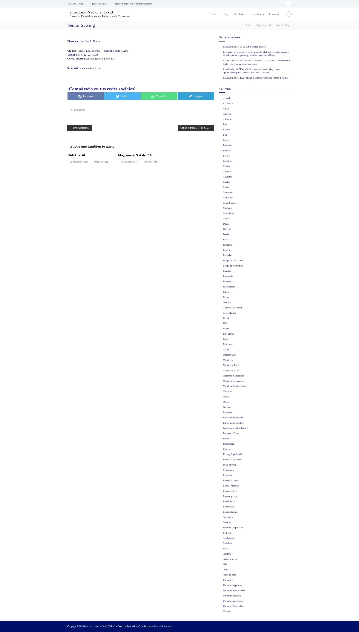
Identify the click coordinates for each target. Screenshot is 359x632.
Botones (226, 150)
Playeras (227, 449)
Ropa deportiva (230, 491)
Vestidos (227, 611)
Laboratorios (228, 334)
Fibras (226, 297)
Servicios (227, 522)
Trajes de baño (229, 574)
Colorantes (228, 192)
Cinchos (226, 182)
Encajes (226, 250)
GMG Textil (76, 155)
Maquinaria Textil (231, 365)
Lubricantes (228, 344)
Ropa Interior (229, 501)
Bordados (227, 145)
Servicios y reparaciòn (233, 527)
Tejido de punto (230, 559)
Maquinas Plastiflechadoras (235, 386)
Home (214, 14)
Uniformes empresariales (234, 590)
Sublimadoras (229, 538)
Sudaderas (227, 543)
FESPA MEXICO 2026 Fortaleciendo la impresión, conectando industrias (255, 77)
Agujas (226, 108)
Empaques (227, 245)
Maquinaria (228, 360)
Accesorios (228, 103)
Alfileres (227, 119)
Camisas (227, 166)
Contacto (274, 14)
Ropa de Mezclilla (231, 485)
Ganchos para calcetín (232, 307)
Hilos (225, 323)
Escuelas (227, 271)
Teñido (226, 569)
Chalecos (227, 171)
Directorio (238, 14)
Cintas (226, 187)
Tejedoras (227, 554)
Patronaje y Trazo (231, 433)
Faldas (226, 292)
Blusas (226, 140)
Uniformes (228, 580)
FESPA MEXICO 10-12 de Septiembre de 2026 (244, 46)
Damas (226, 224)
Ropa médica (228, 506)
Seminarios (228, 517)
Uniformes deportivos (233, 585)
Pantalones (228, 412)
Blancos (226, 129)
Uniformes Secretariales (233, 606)
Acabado (227, 98)
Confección (228, 197)
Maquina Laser (229, 355)
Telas (225, 564)
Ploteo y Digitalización (233, 454)
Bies (225, 124)
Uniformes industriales (233, 601)
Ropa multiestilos (230, 512)
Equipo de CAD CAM (233, 260)
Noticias (226, 396)
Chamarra (227, 176)
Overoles (227, 407)
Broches (226, 155)
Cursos (226, 218)
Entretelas (227, 255)
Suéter (226, 548)
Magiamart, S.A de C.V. (135, 155)
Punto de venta (229, 464)
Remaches (227, 475)
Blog (225, 14)
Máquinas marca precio (233, 381)
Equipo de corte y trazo (233, 265)
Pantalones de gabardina (233, 417)
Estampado (228, 276)
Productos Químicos (232, 459)
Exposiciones (257, 14)
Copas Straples (229, 203)
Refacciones (228, 470)
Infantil (226, 328)
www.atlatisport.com (90, 68)
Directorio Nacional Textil (91, 12)
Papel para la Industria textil (235, 428)
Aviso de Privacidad (162, 626)
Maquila (226, 349)
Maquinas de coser (231, 370)
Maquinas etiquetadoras (233, 375)
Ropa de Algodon (231, 480)
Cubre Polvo (228, 213)
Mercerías (227, 391)
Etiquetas (227, 281)
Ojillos (226, 402)
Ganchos (227, 302)
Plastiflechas (228, 444)
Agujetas (227, 114)
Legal (225, 339)
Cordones (227, 208)
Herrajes (227, 318)
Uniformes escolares (232, 595)
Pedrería (226, 438)
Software (227, 533)
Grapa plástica (229, 313)
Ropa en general (264, 25)
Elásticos (227, 239)
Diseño (226, 234)
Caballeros (227, 161)
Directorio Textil (101, 161)
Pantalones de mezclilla (233, 423)
